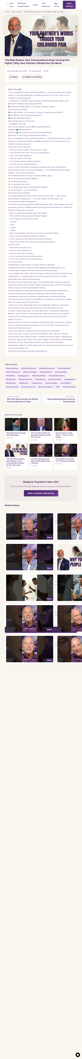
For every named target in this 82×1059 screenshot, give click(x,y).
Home (7, 12)
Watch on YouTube (34, 77)
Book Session (69, 4)
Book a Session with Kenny (41, 493)
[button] (78, 1055)
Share (14, 77)
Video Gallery (17, 12)
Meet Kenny (56, 4)
